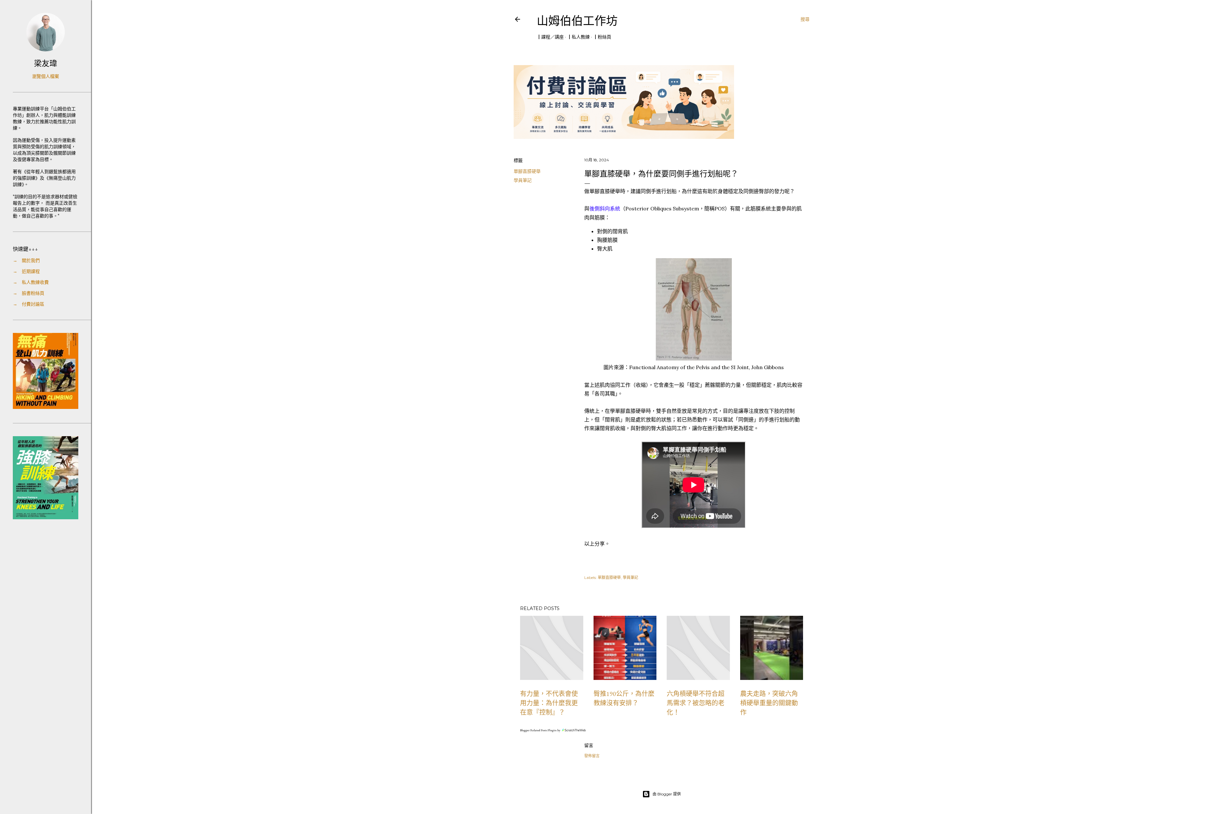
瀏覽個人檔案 (45, 76)
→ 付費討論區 (28, 304)
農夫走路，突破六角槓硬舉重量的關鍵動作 (769, 703)
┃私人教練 (578, 37)
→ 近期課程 (26, 271)
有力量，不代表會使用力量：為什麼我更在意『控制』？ (549, 703)
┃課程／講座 (550, 37)
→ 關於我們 (26, 260)
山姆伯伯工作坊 (577, 21)
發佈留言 (592, 755)
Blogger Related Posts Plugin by (540, 730)
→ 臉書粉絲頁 (28, 293)
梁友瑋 (45, 63)
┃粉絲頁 (602, 37)
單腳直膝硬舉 (527, 171)
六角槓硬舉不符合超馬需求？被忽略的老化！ (695, 703)
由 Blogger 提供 (667, 794)
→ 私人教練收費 (31, 282)
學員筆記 (523, 180)
